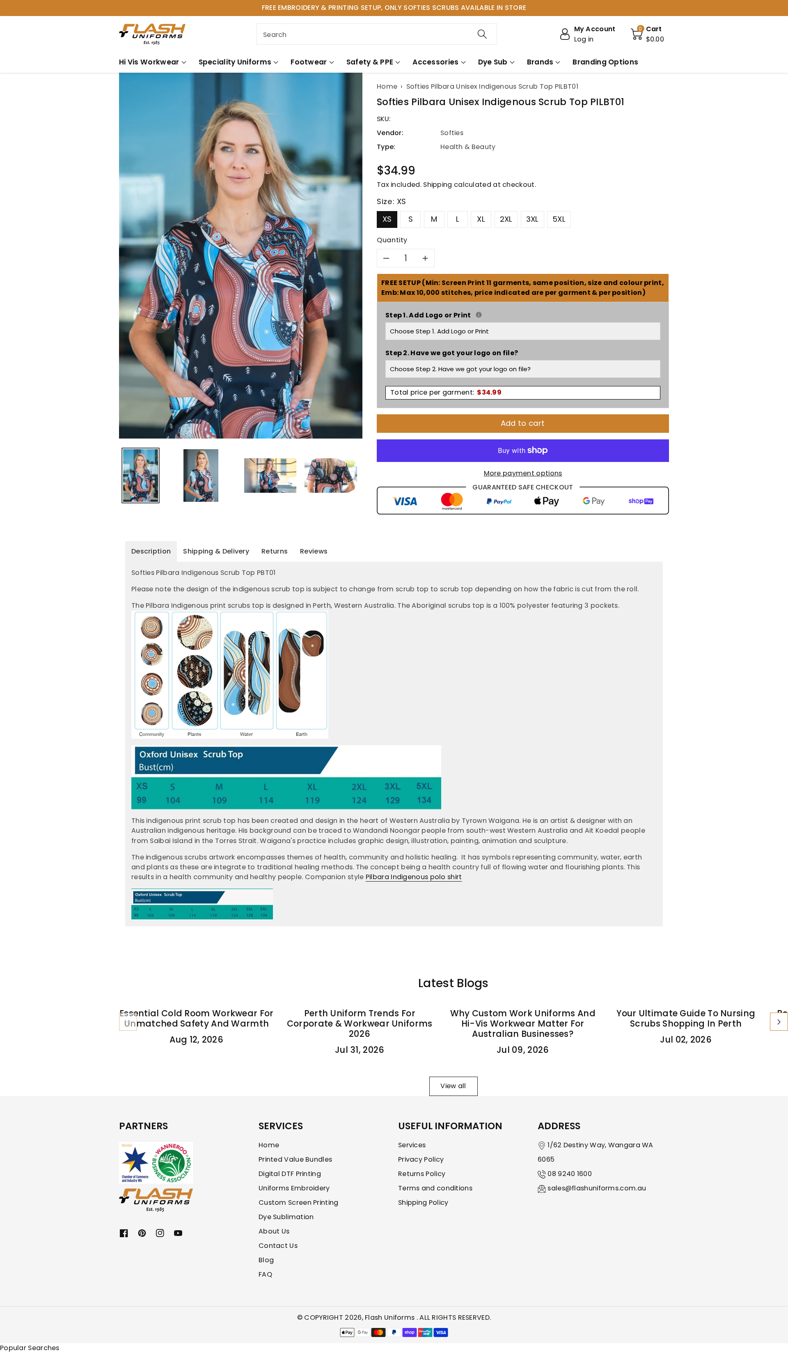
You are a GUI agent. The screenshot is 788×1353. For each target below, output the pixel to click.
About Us (274, 1231)
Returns (274, 551)
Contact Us (278, 1245)
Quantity (392, 240)
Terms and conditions (435, 1188)
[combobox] (377, 34)
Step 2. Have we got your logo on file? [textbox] (451, 353)
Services (412, 1145)
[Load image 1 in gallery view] (140, 475)
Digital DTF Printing (290, 1173)
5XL (559, 219)
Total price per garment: (446, 392)
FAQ (265, 1274)
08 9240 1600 (569, 1173)
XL (481, 219)
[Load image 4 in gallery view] (330, 475)
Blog (266, 1260)
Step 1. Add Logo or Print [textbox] (522, 315)
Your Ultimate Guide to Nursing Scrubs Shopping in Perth (685, 1018)
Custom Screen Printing (299, 1202)
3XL (532, 219)
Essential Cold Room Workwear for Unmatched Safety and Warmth (196, 1018)
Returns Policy (421, 1173)
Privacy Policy (421, 1159)
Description (151, 551)
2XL (506, 219)
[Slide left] (128, 1022)
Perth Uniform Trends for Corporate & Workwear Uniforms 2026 (360, 1023)
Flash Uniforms (391, 1317)
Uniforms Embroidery (294, 1188)
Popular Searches (30, 1348)
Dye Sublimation (286, 1217)
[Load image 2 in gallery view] (201, 475)
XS (387, 219)
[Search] (482, 34)
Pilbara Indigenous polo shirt (414, 877)
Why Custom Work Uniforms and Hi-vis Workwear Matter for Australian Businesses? (523, 1023)
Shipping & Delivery (216, 551)
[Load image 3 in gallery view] (270, 475)
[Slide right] (779, 1022)
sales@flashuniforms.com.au (596, 1188)
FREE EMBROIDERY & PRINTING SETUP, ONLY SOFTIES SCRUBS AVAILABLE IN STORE (394, 7)
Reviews (314, 551)
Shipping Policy (423, 1202)
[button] (647, 34)
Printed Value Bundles (295, 1159)
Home (269, 1145)
